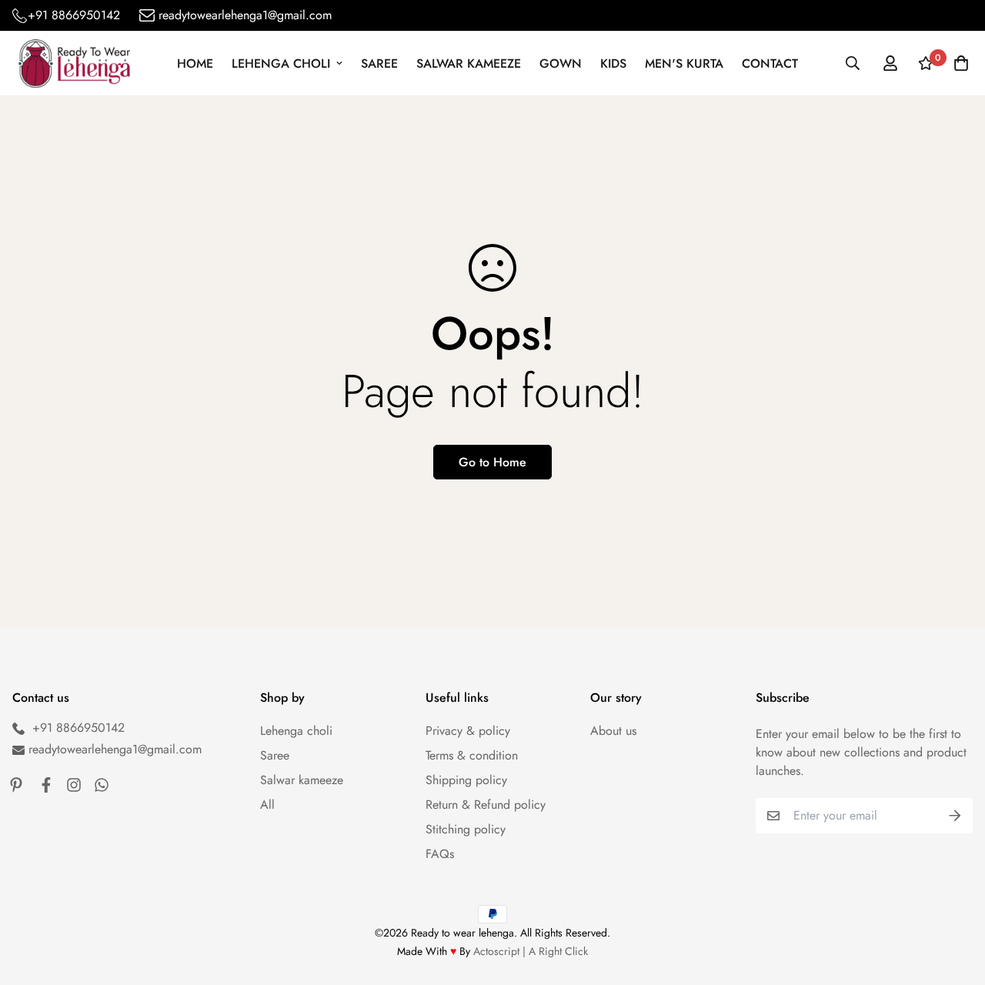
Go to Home (492, 462)
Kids (613, 63)
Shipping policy (466, 780)
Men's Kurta (684, 63)
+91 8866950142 (74, 15)
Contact (770, 63)
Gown (560, 63)
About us (613, 731)
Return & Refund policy (486, 804)
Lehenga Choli (281, 63)
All (267, 804)
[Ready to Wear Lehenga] (74, 63)
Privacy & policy (468, 731)
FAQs (440, 854)
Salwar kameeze (468, 63)
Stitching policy (466, 829)
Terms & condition (472, 755)
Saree (379, 63)
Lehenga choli (296, 731)
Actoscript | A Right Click (530, 951)
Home (195, 63)
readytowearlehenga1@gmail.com (245, 15)
